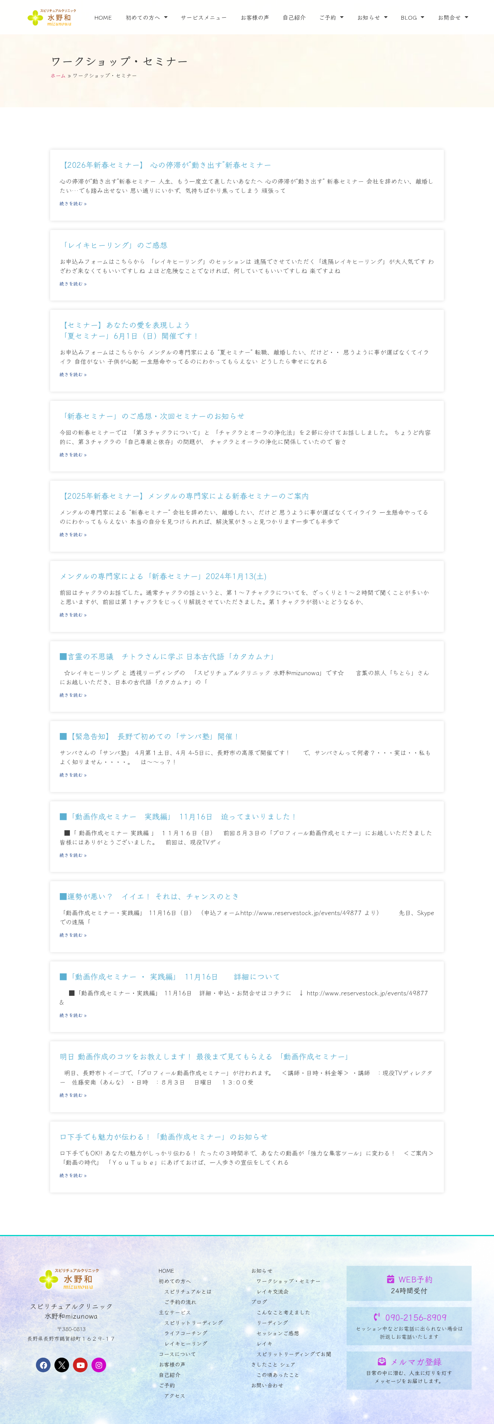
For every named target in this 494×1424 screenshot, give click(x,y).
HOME (103, 17)
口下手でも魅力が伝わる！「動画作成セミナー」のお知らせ (163, 1136)
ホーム (58, 75)
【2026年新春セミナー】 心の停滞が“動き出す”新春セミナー (165, 164)
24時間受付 (409, 1290)
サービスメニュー (204, 17)
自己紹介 (294, 17)
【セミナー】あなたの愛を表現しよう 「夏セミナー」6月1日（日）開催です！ (129, 330)
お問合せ (449, 17)
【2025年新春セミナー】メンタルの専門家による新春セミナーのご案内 (184, 495)
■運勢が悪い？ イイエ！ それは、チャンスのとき (149, 896)
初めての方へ (142, 17)
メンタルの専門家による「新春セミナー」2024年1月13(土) (163, 575)
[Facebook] (43, 1365)
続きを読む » (72, 203)
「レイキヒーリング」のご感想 (113, 244)
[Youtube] (80, 1365)
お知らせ (368, 17)
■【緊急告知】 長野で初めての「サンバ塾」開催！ (149, 736)
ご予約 (327, 17)
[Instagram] (98, 1365)
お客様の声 (254, 17)
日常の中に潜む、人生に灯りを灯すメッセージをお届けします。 (409, 1377)
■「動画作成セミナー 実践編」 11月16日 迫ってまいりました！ (178, 816)
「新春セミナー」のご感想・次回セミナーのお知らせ (152, 415)
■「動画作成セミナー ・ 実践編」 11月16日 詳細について (169, 976)
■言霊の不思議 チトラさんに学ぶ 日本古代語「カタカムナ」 (168, 656)
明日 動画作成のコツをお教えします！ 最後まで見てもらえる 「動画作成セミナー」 (206, 1056)
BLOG (409, 17)
